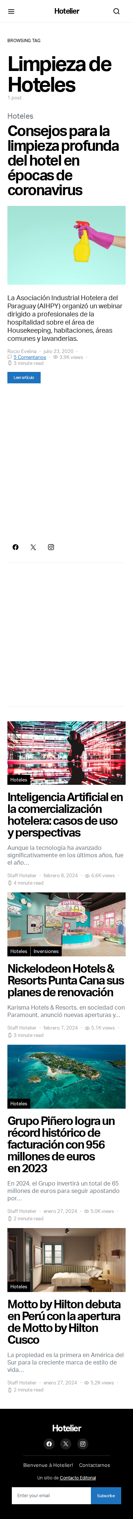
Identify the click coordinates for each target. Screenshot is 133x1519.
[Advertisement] (66, 464)
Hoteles (20, 116)
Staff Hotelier (22, 875)
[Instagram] (51, 547)
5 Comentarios (30, 357)
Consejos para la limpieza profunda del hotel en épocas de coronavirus (62, 160)
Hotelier (66, 11)
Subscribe (106, 1495)
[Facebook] (15, 547)
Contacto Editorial (78, 1478)
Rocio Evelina (22, 351)
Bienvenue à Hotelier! (48, 1465)
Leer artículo (24, 377)
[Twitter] (33, 547)
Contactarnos (94, 1465)
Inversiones (46, 951)
